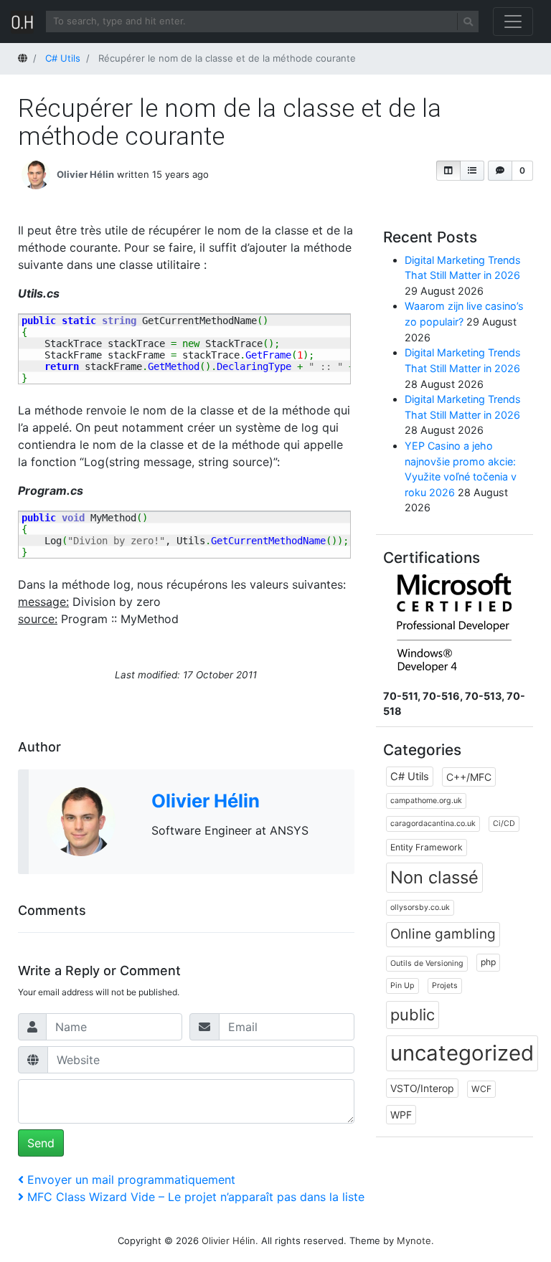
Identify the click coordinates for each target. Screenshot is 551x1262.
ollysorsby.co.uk (420, 907)
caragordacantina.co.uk (433, 823)
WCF (481, 1088)
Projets (445, 985)
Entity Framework (426, 847)
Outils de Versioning (426, 963)
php (488, 962)
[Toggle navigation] (513, 21)
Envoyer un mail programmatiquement (131, 1179)
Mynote (414, 1240)
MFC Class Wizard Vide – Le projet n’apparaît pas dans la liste (195, 1197)
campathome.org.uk (426, 800)
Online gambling (443, 934)
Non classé (434, 877)
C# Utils (409, 776)
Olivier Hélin (85, 173)
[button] (448, 171)
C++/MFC (468, 777)
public (412, 1014)
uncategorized (462, 1053)
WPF (401, 1115)
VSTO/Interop (422, 1088)
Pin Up (402, 985)
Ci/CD (504, 823)
